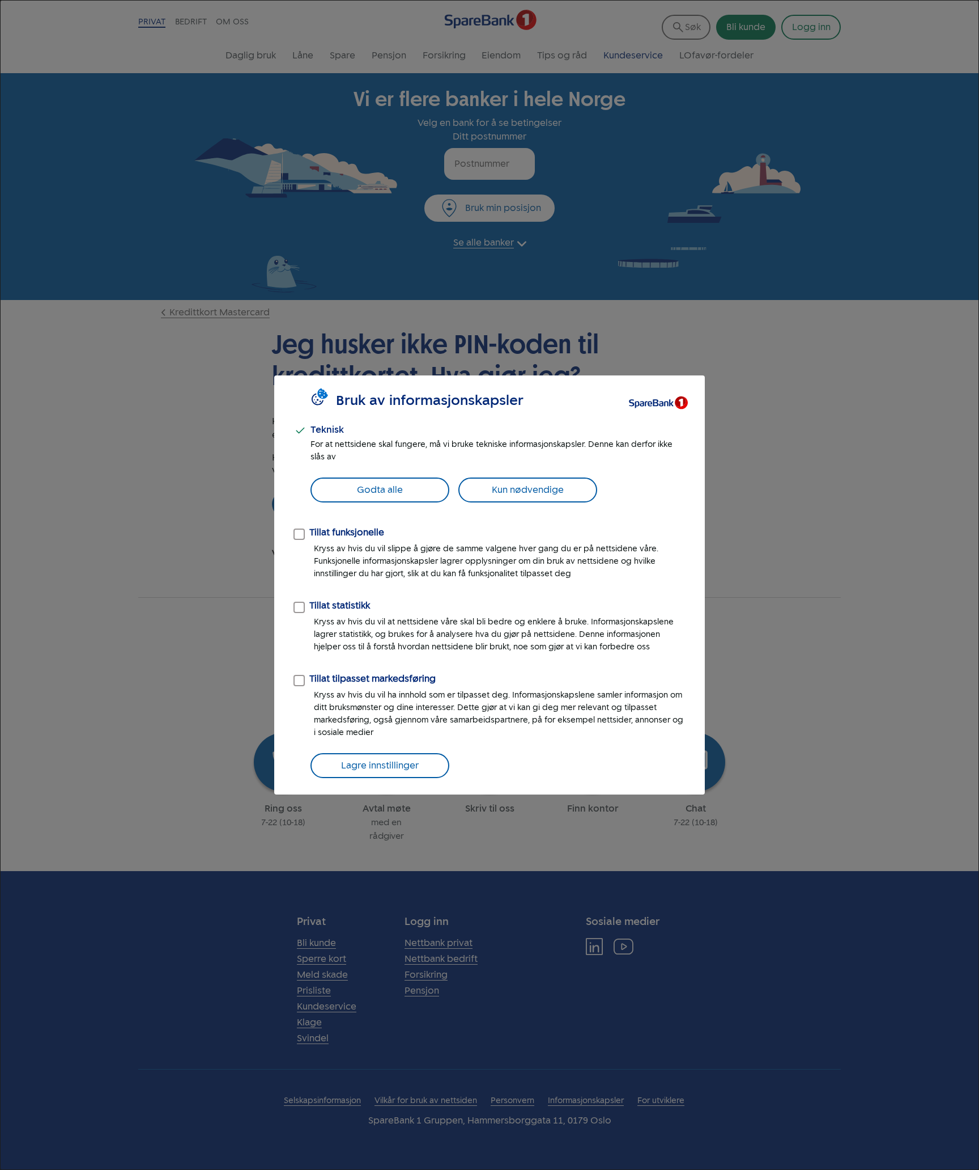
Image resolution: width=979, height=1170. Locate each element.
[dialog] (489, 585)
